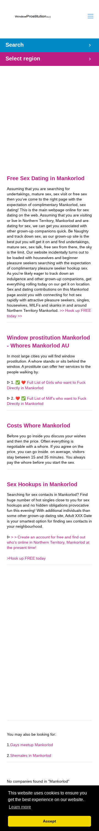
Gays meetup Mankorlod (31, 745)
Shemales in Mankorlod (30, 756)
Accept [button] (49, 821)
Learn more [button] (20, 807)
